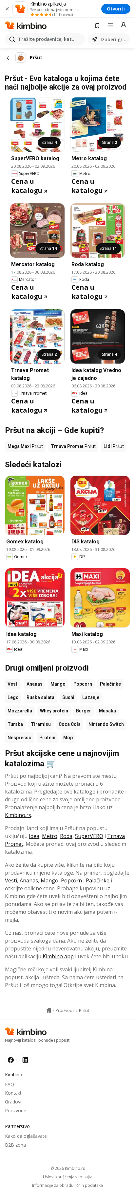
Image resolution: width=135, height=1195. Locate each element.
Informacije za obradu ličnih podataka (67, 1185)
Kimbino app (58, 956)
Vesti (13, 684)
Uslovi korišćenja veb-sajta (67, 1177)
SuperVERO (89, 836)
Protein (47, 737)
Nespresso (19, 737)
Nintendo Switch (106, 724)
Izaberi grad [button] (114, 39)
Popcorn (82, 684)
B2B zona (15, 1145)
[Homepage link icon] (48, 1010)
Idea (34, 836)
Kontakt (13, 1093)
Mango (58, 684)
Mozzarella (20, 710)
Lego (13, 697)
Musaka (107, 710)
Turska (15, 724)
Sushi (68, 697)
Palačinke (110, 684)
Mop (68, 737)
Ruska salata (40, 697)
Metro (49, 836)
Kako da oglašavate (26, 1136)
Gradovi (13, 1102)
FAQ (9, 1084)
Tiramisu (41, 724)
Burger (83, 710)
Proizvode (15, 1110)
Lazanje (90, 697)
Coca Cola (70, 724)
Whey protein (54, 710)
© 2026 (67, 1168)
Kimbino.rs (18, 815)
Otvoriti (116, 9)
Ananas (35, 684)
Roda (66, 836)
